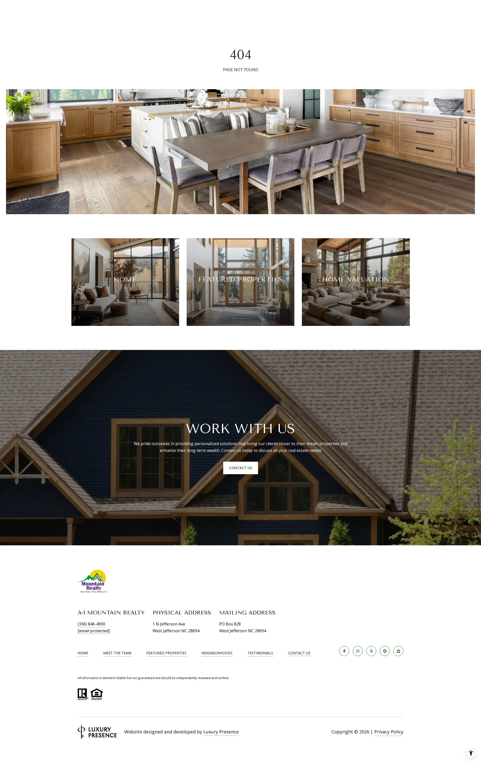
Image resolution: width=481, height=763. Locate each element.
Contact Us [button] (240, 467)
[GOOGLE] (385, 651)
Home (83, 653)
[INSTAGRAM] (358, 651)
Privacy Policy (388, 732)
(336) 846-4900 (91, 624)
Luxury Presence (221, 732)
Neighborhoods (216, 653)
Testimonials (260, 653)
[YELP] (371, 651)
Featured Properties (166, 653)
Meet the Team (117, 653)
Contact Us (299, 653)
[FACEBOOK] (344, 651)
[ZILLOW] (398, 651)
